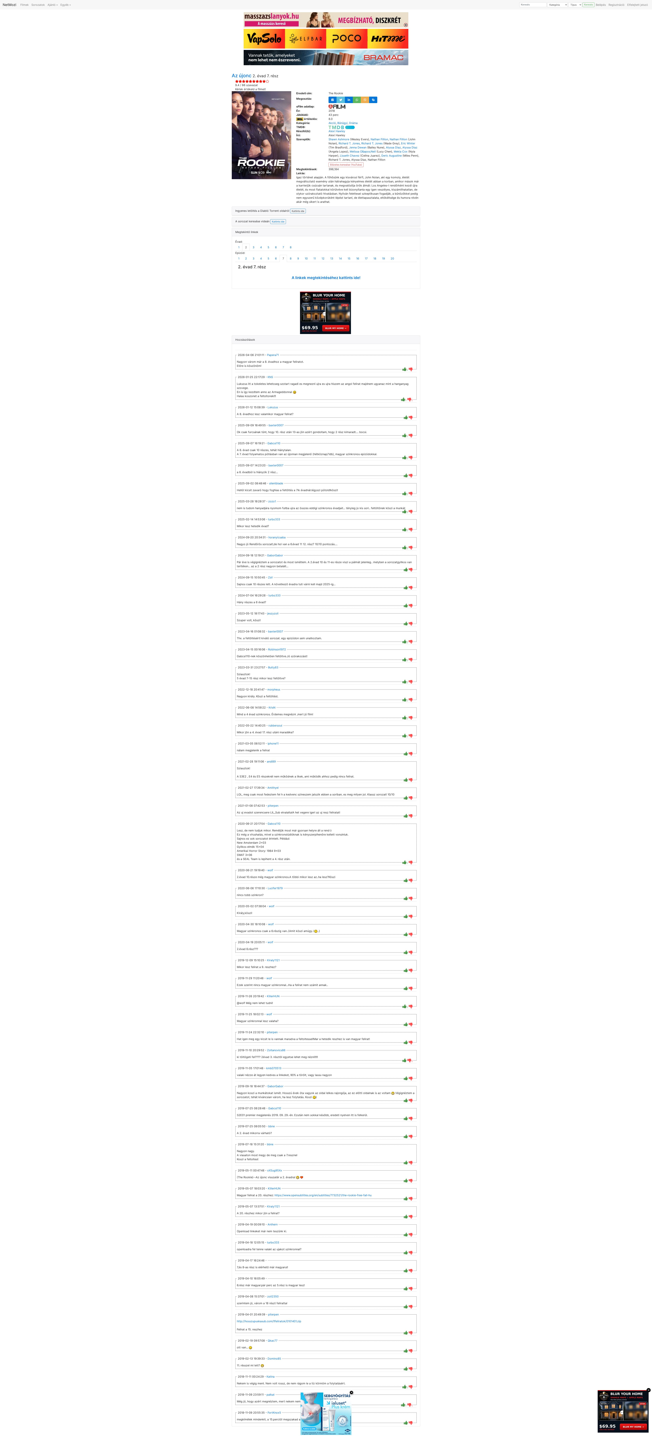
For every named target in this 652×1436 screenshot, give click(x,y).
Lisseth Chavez (349, 155)
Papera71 (273, 355)
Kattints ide (278, 221)
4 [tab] (261, 247)
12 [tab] (323, 258)
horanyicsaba (277, 537)
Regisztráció (616, 4)
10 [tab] (306, 258)
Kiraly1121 (273, 960)
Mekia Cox (401, 151)
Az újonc (242, 75)
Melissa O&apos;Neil (363, 151)
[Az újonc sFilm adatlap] (337, 106)
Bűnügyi (342, 123)
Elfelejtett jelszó (637, 4)
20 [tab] (392, 258)
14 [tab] (340, 258)
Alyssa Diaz (393, 147)
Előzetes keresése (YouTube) (346, 164)
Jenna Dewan (357, 147)
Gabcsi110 (273, 443)
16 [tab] (357, 258)
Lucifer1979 (275, 888)
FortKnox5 (274, 1412)
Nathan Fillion (379, 139)
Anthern (273, 1224)
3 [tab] (253, 247)
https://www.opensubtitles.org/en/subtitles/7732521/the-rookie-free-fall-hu (323, 1195)
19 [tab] (383, 258)
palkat (271, 1394)
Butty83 (273, 667)
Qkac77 (272, 1340)
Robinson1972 (277, 649)
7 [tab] (283, 247)
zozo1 (272, 501)
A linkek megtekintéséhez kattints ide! (326, 277)
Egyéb (64, 4)
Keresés (588, 4)
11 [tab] (314, 258)
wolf (270, 870)
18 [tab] (374, 258)
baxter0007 (276, 425)
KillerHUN (273, 996)
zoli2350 (273, 1296)
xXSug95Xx (274, 1170)
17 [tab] (366, 258)
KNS (270, 377)
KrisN (272, 707)
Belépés (601, 4)
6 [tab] (276, 247)
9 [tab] (298, 258)
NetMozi (9, 5)
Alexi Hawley (337, 131)
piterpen (273, 805)
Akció (332, 123)
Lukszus (273, 407)
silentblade (276, 483)
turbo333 (274, 519)
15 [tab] (349, 258)
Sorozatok (38, 4)
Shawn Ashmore (339, 139)
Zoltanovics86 (276, 1050)
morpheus (273, 689)
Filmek (24, 4)
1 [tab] (238, 247)
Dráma (353, 123)
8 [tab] (291, 247)
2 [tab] (246, 247)
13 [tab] (331, 258)
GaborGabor (275, 555)
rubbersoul (275, 725)
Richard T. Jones (349, 143)
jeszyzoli (272, 613)
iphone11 (273, 743)
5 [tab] (268, 247)
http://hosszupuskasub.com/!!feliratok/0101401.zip (269, 1321)
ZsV (270, 577)
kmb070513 (273, 1068)
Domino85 (274, 1358)
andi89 (271, 761)
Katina (271, 1376)
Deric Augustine (391, 155)
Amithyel (273, 787)
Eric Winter (408, 143)
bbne (271, 1126)
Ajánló (52, 4)
